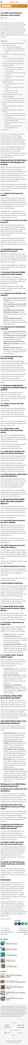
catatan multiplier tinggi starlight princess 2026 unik (11, 1006)
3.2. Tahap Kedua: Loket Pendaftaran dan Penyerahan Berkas (14, 70)
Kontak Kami (7, 1027)
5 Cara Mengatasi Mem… (12, 955)
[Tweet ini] (19, 923)
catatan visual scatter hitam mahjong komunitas (13, 1012)
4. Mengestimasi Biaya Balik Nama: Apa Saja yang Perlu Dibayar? (13, 81)
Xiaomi (7, 942)
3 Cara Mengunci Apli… (11, 966)
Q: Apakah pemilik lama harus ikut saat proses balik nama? (15, 123)
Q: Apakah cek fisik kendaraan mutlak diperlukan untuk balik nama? (13, 126)
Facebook (8, 1032)
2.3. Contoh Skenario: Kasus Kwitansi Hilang (14, 61)
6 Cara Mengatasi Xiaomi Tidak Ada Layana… (14, 999)
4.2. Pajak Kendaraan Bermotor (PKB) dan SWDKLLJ (14, 88)
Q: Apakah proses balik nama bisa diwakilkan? (15, 113)
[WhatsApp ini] (25, 923)
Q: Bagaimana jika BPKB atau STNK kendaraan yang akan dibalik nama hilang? (15, 119)
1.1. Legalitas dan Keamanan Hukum (13, 47)
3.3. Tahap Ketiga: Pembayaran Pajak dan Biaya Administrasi (15, 73)
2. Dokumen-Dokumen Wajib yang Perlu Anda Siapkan (13, 55)
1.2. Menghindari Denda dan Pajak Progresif (14, 48)
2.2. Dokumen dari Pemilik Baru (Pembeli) (14, 60)
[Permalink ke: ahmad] (2, 18)
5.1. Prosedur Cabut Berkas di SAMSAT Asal (14, 98)
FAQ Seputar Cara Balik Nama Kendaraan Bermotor (12, 110)
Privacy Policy (20, 1025)
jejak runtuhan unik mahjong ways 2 (17, 1015)
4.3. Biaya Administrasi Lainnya (12, 90)
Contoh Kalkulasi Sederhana (11, 92)
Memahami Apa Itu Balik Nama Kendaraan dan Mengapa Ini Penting (13, 44)
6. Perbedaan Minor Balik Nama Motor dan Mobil (13, 103)
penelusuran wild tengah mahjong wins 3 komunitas (11, 1016)
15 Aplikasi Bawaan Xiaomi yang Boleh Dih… (15, 993)
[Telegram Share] (22, 923)
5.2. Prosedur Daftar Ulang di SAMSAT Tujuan (15, 100)
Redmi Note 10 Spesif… (12, 944)
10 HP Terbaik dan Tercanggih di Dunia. (16, 982)
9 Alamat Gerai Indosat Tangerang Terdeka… (14, 987)
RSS (14, 1035)
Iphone (7, 959)
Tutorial (8, 953)
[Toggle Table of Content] (24, 41)
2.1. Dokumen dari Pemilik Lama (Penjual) (14, 58)
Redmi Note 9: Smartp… (12, 949)
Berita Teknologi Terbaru (12, 1041)
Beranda (7, 1025)
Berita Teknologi (9, 980)
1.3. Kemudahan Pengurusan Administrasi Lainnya (14, 51)
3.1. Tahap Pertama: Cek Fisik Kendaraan (14, 67)
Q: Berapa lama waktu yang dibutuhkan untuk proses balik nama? (15, 116)
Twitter (21, 1032)
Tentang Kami (20, 1027)
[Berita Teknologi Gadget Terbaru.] (14, 2)
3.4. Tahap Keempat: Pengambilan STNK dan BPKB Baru (15, 77)
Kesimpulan (5, 129)
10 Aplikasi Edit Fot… (11, 961)
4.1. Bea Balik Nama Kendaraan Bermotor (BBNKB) (14, 84)
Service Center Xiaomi (10, 974)
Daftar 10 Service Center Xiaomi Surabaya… (14, 976)
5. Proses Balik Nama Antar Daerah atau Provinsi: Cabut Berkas (12, 95)
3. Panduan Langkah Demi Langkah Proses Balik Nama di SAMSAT (13, 64)
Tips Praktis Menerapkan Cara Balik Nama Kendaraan (13, 107)
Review (7, 948)
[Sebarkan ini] (15, 923)
